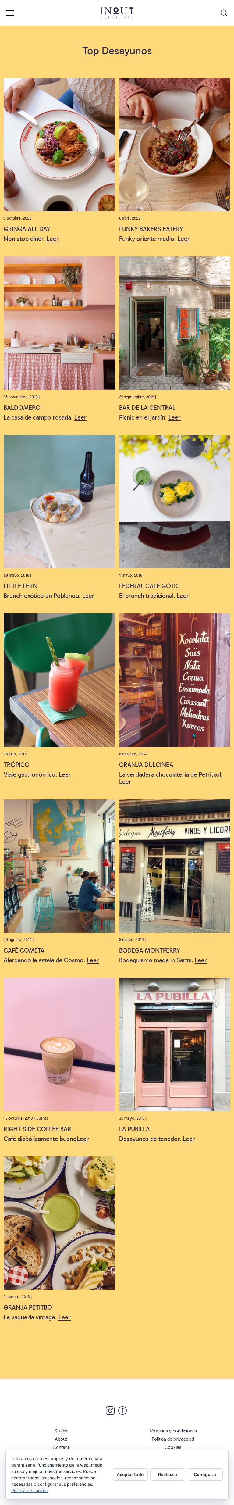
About (61, 1438)
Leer (53, 238)
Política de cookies (29, 1490)
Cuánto (42, 1118)
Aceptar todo (130, 1474)
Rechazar (168, 1474)
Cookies (173, 1447)
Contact (61, 1447)
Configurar (205, 1474)
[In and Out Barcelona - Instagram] (110, 1410)
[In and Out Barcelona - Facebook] (122, 1410)
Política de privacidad (173, 1438)
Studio (61, 1430)
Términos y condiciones (173, 1430)
